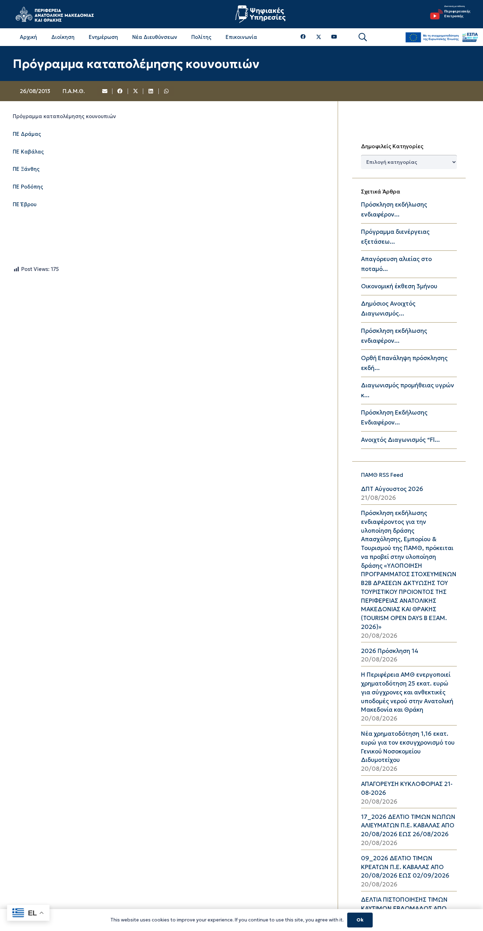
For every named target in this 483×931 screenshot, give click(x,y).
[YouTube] (334, 37)
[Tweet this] (136, 91)
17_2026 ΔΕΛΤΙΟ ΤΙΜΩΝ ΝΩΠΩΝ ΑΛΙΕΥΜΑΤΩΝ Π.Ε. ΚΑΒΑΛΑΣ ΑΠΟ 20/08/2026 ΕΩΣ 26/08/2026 (408, 825)
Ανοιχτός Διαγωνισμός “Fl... (400, 440)
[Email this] (105, 91)
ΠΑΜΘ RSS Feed (382, 475)
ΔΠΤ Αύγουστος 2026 (392, 489)
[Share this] (120, 91)
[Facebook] (303, 37)
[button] (362, 37)
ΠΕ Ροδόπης (28, 187)
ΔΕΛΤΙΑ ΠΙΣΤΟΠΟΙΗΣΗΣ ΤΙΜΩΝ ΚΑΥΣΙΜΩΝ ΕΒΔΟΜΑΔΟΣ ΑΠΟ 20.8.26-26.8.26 (404, 908)
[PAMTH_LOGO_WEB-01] (54, 14)
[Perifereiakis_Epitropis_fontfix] (448, 14)
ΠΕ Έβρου (24, 204)
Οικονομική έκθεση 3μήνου (399, 286)
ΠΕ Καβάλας (28, 152)
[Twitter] (318, 37)
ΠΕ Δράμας (27, 134)
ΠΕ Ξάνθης (26, 169)
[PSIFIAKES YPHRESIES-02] (261, 14)
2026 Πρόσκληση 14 (389, 651)
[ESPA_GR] (441, 37)
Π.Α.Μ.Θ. (74, 91)
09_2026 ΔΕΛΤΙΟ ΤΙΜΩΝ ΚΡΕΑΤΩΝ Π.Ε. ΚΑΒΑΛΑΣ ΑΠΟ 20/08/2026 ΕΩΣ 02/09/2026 (405, 867)
